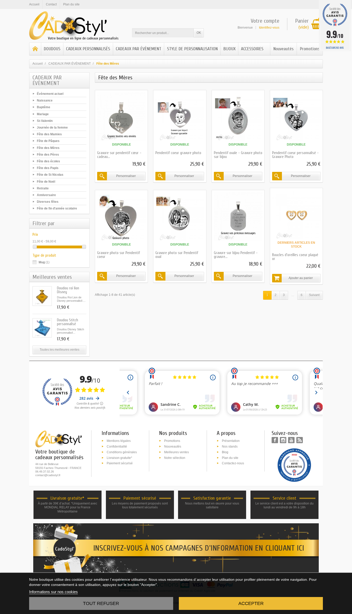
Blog (225, 452)
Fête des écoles (48, 161)
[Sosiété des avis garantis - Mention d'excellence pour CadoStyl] (294, 465)
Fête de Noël (46, 181)
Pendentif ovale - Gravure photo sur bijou (238, 155)
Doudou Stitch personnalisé (67, 322)
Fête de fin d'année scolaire (57, 208)
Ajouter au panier (301, 278)
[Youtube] (291, 440)
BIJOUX (229, 49)
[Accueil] (35, 49)
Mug (44, 262)
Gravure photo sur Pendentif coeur (118, 255)
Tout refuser (101, 603)
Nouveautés (283, 48)
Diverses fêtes (47, 202)
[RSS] (299, 440)
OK (199, 33)
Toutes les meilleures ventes (59, 349)
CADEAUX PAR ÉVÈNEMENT (138, 49)
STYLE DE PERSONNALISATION (192, 49)
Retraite (43, 188)
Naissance (45, 100)
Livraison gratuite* (119, 457)
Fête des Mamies (49, 134)
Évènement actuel (50, 94)
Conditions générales (122, 452)
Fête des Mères (48, 147)
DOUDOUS (52, 49)
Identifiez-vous (269, 27)
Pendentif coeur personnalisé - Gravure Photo (295, 155)
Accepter (251, 603)
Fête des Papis (47, 168)
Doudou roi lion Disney (68, 290)
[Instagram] (283, 440)
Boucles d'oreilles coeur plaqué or (295, 257)
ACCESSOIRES (252, 49)
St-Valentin (45, 120)
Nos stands (230, 446)
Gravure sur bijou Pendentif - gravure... (236, 255)
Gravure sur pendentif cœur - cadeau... (119, 155)
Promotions (310, 48)
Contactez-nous (233, 463)
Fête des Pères (48, 154)
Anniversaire (46, 195)
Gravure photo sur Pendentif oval (176, 255)
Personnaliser (126, 176)
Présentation (231, 441)
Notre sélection (174, 457)
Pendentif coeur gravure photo (178, 153)
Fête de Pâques (48, 141)
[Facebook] (275, 440)
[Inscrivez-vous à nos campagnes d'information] (176, 548)
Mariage (43, 114)
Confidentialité (117, 446)
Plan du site (230, 457)
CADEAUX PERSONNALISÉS (88, 49)
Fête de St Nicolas (50, 174)
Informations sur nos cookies (53, 592)
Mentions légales (119, 441)
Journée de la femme (52, 127)
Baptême (43, 107)
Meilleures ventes (176, 452)
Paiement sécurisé (120, 463)
